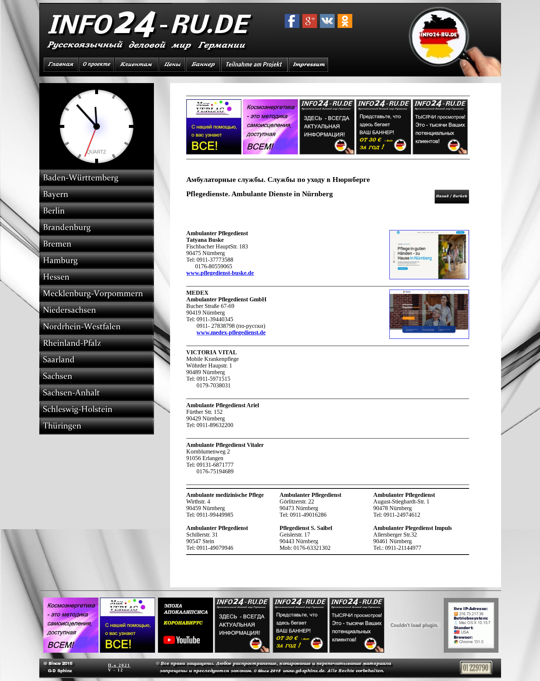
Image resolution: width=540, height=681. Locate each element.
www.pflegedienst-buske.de (220, 273)
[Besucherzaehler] (476, 673)
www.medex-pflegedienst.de (231, 332)
